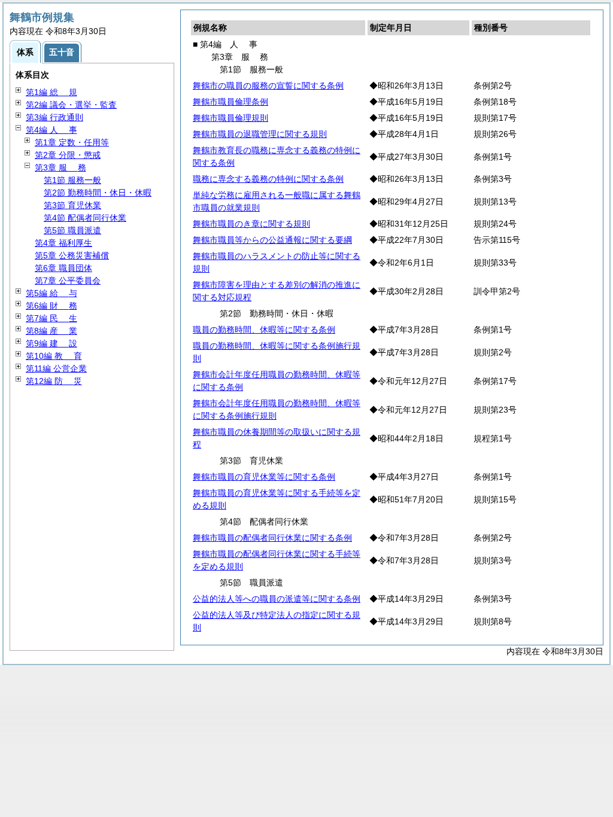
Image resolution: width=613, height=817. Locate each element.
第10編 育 (54, 356)
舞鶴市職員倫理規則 (230, 118)
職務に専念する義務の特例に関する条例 (268, 179)
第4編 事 (51, 130)
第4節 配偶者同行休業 (85, 217)
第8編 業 (51, 331)
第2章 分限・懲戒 (68, 155)
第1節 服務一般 (72, 180)
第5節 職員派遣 (72, 230)
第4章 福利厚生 (63, 243)
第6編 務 (51, 305)
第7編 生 (51, 318)
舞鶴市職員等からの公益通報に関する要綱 (272, 240)
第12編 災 (54, 381)
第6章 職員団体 (63, 268)
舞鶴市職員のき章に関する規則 (251, 223)
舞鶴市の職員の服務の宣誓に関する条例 (268, 85)
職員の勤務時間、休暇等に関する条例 (264, 329)
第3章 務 (60, 167)
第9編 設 (51, 343)
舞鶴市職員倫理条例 (230, 101)
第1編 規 (51, 92)
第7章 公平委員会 (68, 280)
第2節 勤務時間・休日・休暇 (97, 192)
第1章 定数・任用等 (72, 142)
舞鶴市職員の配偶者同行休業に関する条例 (272, 537)
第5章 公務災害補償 (72, 255)
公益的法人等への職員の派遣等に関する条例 (276, 598)
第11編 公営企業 (56, 368)
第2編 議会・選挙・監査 (71, 104)
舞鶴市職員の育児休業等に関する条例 (264, 476)
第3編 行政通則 (54, 117)
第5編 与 (51, 293)
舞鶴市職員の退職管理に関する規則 (260, 134)
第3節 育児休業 (72, 205)
